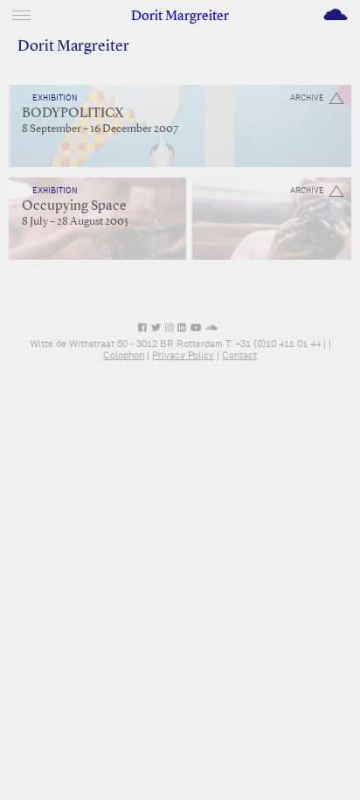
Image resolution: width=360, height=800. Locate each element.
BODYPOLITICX (72, 114)
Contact (239, 355)
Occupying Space (74, 206)
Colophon (123, 355)
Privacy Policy (183, 355)
